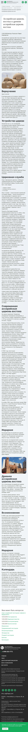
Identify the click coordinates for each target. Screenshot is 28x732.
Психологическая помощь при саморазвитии (13, 678)
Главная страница (6, 6)
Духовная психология (7, 7)
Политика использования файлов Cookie (12, 721)
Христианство (17, 7)
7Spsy (3, 658)
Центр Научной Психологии (9, 660)
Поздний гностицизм (8, 635)
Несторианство (12, 617)
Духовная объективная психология (10, 669)
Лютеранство (5, 633)
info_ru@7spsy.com (7, 693)
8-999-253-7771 (8, 651)
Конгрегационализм (7, 630)
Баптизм (4, 637)
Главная (3, 656)
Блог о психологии (16, 6)
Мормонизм (5, 626)
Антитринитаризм (13, 621)
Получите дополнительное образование (12, 685)
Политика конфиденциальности (9, 717)
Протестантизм (12, 623)
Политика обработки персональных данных (12, 719)
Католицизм (5, 639)
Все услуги (4, 665)
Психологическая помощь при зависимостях (13, 680)
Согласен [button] (5, 728)
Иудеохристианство (13, 619)
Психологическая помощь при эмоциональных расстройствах (9, 675)
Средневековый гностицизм (10, 628)
